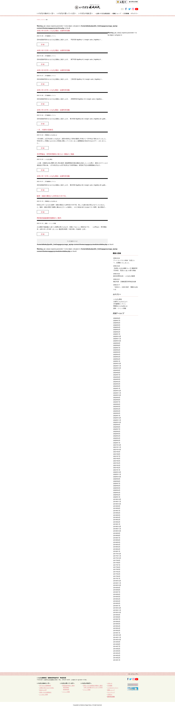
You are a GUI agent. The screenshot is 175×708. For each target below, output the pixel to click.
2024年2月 (116, 386)
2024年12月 (117, 363)
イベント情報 (66, 692)
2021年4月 (116, 463)
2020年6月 (116, 486)
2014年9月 (116, 642)
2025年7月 (116, 348)
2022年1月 (116, 443)
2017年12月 (117, 554)
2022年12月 (117, 418)
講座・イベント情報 (50, 223)
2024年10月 (117, 368)
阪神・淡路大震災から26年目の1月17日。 (52, 196)
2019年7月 (116, 511)
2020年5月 (116, 488)
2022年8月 (116, 427)
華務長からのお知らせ (51, 135)
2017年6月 (116, 567)
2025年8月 (116, 345)
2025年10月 (117, 341)
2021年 (43, 19)
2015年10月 (117, 612)
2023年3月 (116, 411)
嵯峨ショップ (111, 690)
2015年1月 (116, 633)
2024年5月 (116, 379)
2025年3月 (116, 357)
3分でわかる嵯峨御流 (45, 685)
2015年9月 (116, 615)
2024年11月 (117, 366)
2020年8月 (116, 481)
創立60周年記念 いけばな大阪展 (124, 276)
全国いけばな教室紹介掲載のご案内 (92, 685)
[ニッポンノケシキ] (132, 689)
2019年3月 (116, 520)
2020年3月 (116, 492)
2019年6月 (116, 513)
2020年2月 (116, 495)
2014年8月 (116, 644)
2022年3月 (116, 438)
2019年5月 (116, 515)
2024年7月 (116, 375)
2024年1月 (116, 388)
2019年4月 (116, 517)
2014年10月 (117, 640)
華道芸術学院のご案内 (68, 685)
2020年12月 (117, 472)
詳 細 (42, 44)
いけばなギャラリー (112, 688)
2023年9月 (116, 397)
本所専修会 (66, 687)
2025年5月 (116, 352)
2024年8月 (116, 372)
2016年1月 (116, 606)
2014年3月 (116, 655)
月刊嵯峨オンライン (50, 36)
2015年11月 (117, 610)
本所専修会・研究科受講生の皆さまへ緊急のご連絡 (55, 154)
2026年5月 (116, 325)
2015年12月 (117, 608)
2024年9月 (116, 370)
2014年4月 (116, 653)
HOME (38, 19)
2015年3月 (116, 628)
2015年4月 (116, 626)
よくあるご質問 (43, 694)
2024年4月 (116, 382)
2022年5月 (116, 434)
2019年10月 (117, 504)
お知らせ (109, 683)
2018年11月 (117, 529)
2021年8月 (116, 454)
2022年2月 (116, 440)
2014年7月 (116, 646)
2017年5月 (116, 569)
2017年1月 (116, 578)
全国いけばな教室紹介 (45, 692)
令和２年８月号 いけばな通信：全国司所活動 (53, 110)
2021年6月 (116, 458)
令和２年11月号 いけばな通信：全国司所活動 (53, 50)
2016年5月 (116, 596)
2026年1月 (116, 334)
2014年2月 (116, 658)
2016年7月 (116, 592)
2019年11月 (117, 501)
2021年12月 (117, 445)
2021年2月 (116, 468)
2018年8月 (116, 535)
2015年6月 (116, 621)
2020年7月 (116, 483)
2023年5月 (116, 406)
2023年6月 (116, 404)
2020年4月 (116, 490)
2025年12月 (117, 336)
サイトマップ (111, 692)
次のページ (73, 241)
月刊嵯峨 (109, 685)
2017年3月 (116, 574)
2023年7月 (116, 402)
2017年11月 (117, 556)
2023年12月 (117, 391)
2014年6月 (116, 649)
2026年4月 (116, 327)
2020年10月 (117, 477)
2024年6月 (116, 377)
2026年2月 (116, 332)
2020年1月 (116, 497)
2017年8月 (116, 563)
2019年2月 (116, 522)
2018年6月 (116, 540)
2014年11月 (117, 637)
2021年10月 (117, 449)
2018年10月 (117, 531)
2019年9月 (116, 506)
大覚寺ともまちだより (120, 301)
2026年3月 (116, 329)
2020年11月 (117, 474)
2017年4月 (116, 572)
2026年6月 (116, 323)
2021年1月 (116, 470)
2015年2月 (116, 630)
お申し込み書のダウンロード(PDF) (93, 687)
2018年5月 (116, 542)
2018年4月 (116, 544)
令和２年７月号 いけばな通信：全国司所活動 (53, 176)
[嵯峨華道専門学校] (132, 685)
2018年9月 (116, 533)
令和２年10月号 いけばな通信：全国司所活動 (53, 70)
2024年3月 (116, 384)
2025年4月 (116, 354)
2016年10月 (117, 585)
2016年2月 (116, 603)
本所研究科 (66, 689)
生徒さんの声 (43, 690)
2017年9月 (116, 560)
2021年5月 (116, 461)
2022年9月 (116, 424)
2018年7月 (116, 538)
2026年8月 (116, 318)
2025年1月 (116, 361)
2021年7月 (116, 456)
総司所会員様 (111, 696)
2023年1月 (116, 415)
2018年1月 (116, 551)
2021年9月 (116, 452)
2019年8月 (116, 508)
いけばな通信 (48, 159)
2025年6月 (116, 350)
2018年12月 (117, 526)
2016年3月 (116, 601)
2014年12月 (117, 635)
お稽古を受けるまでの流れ (46, 688)
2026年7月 (116, 320)
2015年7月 (116, 619)
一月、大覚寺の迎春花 (45, 129)
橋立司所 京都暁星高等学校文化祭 (124, 281)
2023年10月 (117, 395)
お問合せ (109, 694)
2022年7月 (116, 429)
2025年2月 (116, 359)
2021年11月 (117, 447)
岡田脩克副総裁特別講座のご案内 (49, 218)
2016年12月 (117, 581)
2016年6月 (116, 594)
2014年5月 (116, 651)
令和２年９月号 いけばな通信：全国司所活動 (53, 90)
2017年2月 (116, 576)
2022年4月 (116, 436)
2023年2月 (116, 413)
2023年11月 (117, 393)
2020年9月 (116, 479)
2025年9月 (116, 343)
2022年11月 (117, 420)
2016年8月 (116, 590)
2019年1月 (116, 524)
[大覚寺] (121, 2)
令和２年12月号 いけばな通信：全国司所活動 (53, 30)
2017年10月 (117, 558)
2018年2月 (116, 549)
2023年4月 (116, 409)
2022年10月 (117, 422)
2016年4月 (116, 599)
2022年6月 (116, 431)
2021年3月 (116, 465)
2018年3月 (116, 547)
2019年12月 (117, 499)
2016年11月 (117, 583)
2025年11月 (117, 339)
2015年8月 (116, 617)
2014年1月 (116, 660)
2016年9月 (116, 587)
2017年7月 (116, 565)
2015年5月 (116, 624)
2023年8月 (116, 400)
